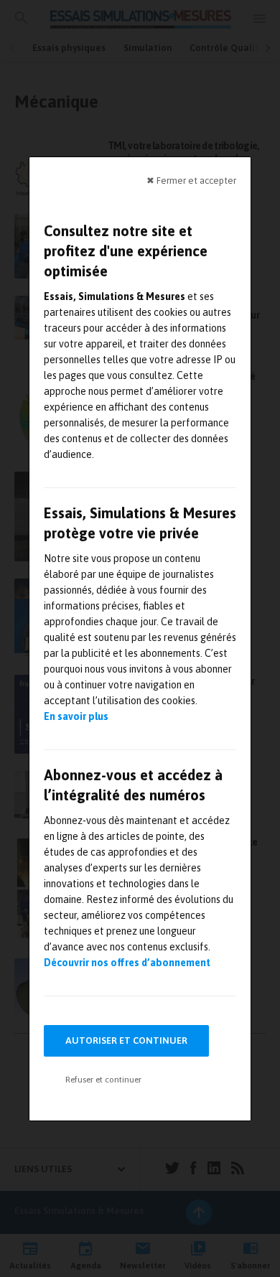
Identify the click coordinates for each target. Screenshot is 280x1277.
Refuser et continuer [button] (103, 1080)
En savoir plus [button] (76, 716)
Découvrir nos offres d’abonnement (127, 962)
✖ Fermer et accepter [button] (191, 179)
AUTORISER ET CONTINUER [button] (126, 1040)
